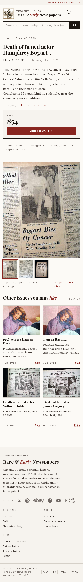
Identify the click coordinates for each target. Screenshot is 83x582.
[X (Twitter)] (19, 500)
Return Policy (11, 546)
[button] (41, 210)
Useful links (51, 526)
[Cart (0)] (69, 12)
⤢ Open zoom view (63, 284)
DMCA (7, 556)
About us (49, 516)
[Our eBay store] (38, 500)
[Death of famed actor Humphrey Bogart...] (10, 269)
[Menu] (77, 12)
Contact (8, 516)
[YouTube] (58, 500)
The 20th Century (32, 105)
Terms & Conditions (15, 541)
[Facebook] (50, 500)
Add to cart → (41, 130)
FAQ (5, 521)
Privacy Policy (11, 551)
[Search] (74, 25)
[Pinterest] (27, 500)
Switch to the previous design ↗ (64, 2)
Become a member (55, 521)
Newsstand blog (13, 526)
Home (6, 38)
